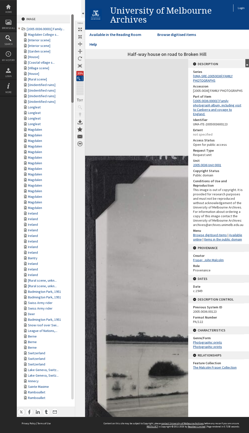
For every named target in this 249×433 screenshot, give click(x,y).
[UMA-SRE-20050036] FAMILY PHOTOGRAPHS (213, 78)
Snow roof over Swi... (43, 325)
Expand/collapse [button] (247, 63)
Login (8, 76)
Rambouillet (36, 392)
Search (8, 44)
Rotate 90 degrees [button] (80, 58)
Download (80, 122)
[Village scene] (38, 68)
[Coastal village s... (41, 62)
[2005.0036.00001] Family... (45, 29)
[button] (80, 78)
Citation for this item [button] (80, 143)
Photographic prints (207, 342)
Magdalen (35, 129)
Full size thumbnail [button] (80, 29)
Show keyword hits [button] (80, 107)
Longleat (34, 107)
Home (8, 12)
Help (93, 44)
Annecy (33, 381)
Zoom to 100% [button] (80, 65)
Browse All (8, 28)
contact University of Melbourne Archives (182, 423)
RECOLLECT (152, 426)
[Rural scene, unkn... (42, 280)
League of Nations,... (42, 331)
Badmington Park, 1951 (44, 291)
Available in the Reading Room (115, 34)
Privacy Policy (29, 423)
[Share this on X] (21, 409)
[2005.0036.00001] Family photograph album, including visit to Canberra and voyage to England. (217, 107)
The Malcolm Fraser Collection (215, 367)
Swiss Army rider (40, 303)
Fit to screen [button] (80, 36)
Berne (32, 336)
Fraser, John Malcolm (208, 260)
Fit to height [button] (80, 51)
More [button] (8, 92)
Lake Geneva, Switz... (43, 370)
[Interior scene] (39, 40)
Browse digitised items (176, 34)
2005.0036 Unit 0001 (207, 165)
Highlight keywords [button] (80, 114)
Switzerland (36, 353)
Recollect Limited (196, 426)
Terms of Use (44, 423)
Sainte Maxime (38, 386)
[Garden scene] (39, 51)
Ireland (33, 213)
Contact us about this (80, 136)
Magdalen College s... (43, 34)
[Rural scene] (37, 79)
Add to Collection (80, 129)
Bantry (32, 258)
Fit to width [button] (80, 44)
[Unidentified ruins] (41, 85)
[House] (33, 57)
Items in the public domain (223, 239)
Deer (31, 314)
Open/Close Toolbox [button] (83, 9)
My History (8, 60)
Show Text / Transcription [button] (80, 100)
